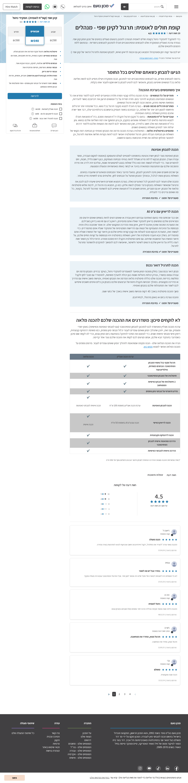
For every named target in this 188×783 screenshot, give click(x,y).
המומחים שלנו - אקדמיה (79, 754)
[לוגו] (104, 6)
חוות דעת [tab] (171, 475)
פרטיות (56, 743)
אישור (14, 777)
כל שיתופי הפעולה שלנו (23, 733)
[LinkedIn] (167, 768)
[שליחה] (125, 6)
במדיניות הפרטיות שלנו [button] (99, 777)
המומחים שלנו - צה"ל (80, 747)
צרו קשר (56, 733)
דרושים (87, 740)
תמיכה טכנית (53, 736)
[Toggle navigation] (173, 6)
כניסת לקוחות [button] (32, 6)
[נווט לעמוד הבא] (109, 694)
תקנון (57, 740)
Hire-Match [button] (11, 6)
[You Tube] (149, 768)
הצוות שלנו (86, 736)
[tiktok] (158, 768)
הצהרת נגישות (53, 750)
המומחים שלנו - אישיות (80, 757)
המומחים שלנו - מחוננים (79, 743)
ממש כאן (148, 346)
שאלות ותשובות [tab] (155, 474)
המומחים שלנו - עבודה (80, 750)
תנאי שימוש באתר (51, 747)
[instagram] (140, 768)
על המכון (87, 733)
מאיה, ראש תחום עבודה (149, 58)
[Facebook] (176, 768)
